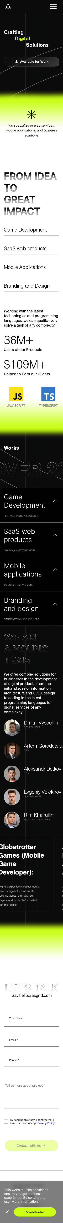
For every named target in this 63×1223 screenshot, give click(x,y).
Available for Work (34, 61)
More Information (25, 1202)
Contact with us (29, 1145)
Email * (13, 1040)
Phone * (14, 1060)
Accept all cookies (35, 1212)
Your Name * (16, 1019)
